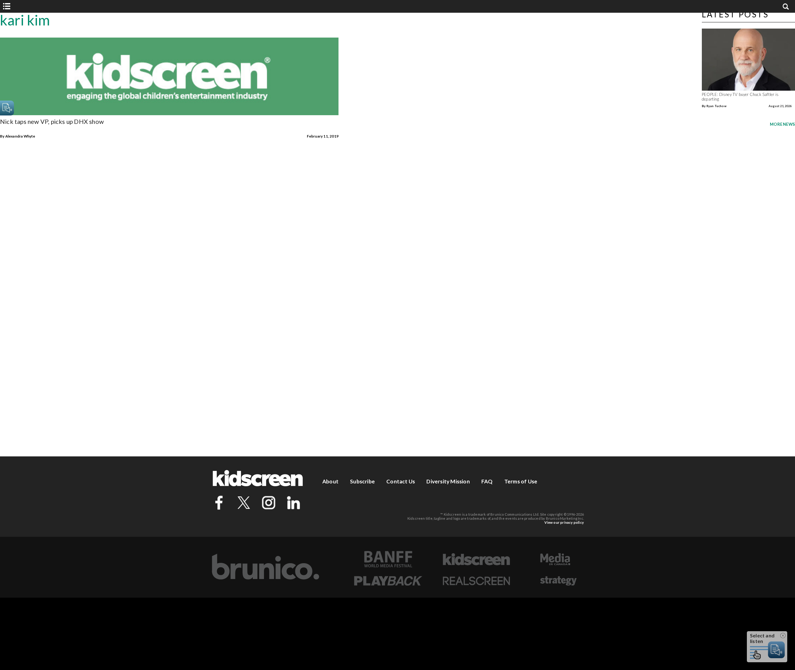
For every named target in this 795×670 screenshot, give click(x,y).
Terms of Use (520, 481)
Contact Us (400, 481)
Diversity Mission (448, 481)
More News (782, 124)
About (330, 481)
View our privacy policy (564, 522)
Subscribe (362, 481)
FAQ (487, 481)
